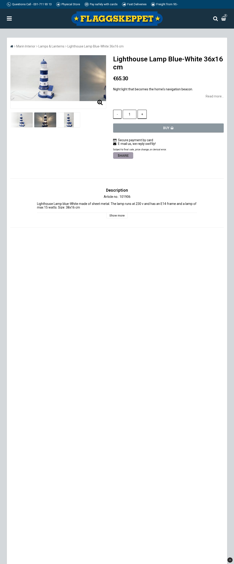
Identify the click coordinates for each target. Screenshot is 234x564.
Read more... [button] (215, 96)
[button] (224, 18)
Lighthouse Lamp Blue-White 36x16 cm (95, 46)
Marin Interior (25, 46)
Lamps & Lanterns (51, 46)
